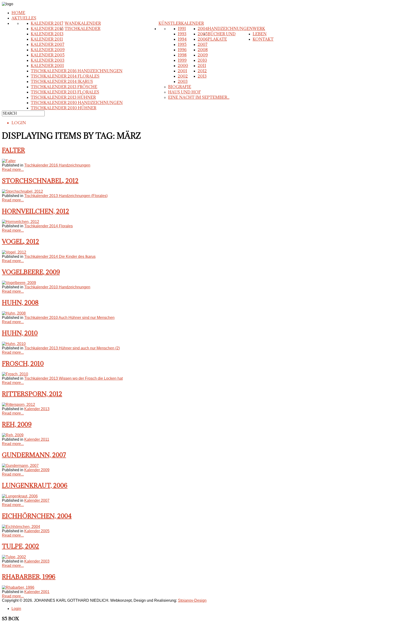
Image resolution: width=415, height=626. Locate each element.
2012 (202, 71)
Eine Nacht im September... (198, 97)
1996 (182, 49)
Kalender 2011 (47, 39)
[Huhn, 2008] (14, 313)
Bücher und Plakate (222, 36)
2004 (203, 28)
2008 (203, 49)
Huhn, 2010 (20, 333)
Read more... (13, 169)
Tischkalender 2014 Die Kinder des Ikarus (60, 256)
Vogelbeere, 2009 (31, 272)
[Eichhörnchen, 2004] (21, 527)
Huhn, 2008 (20, 302)
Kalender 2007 (47, 44)
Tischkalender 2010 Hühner (63, 108)
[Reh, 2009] (13, 435)
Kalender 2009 (48, 49)
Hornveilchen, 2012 (35, 211)
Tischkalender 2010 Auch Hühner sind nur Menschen (69, 318)
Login (16, 609)
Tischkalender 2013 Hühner (63, 97)
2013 (202, 76)
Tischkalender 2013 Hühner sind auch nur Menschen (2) (72, 348)
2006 (203, 39)
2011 (202, 65)
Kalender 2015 (47, 28)
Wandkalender (83, 23)
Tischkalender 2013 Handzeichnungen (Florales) (66, 196)
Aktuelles (24, 18)
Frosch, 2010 (23, 363)
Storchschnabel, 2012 (40, 181)
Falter (13, 150)
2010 (202, 60)
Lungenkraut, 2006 (34, 485)
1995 (182, 44)
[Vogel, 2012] (14, 252)
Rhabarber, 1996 (28, 577)
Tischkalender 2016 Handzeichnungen (76, 71)
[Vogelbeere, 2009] (19, 283)
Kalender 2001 (47, 65)
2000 (183, 65)
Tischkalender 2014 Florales (65, 76)
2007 (203, 44)
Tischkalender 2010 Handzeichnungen (77, 102)
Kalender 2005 (48, 55)
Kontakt (263, 39)
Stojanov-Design (192, 600)
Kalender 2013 (47, 34)
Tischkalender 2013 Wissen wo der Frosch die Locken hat (73, 378)
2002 (183, 76)
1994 (182, 39)
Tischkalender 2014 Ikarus (62, 81)
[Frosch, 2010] (15, 374)
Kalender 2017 (47, 23)
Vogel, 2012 (20, 241)
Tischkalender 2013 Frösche (64, 86)
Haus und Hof (184, 92)
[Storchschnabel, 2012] (22, 191)
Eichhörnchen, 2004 (37, 516)
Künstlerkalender (181, 23)
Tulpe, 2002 (20, 546)
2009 (203, 55)
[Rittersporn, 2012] (18, 405)
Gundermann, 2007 (34, 455)
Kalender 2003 (47, 60)
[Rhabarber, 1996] (18, 587)
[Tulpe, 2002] (14, 557)
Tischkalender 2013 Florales (65, 92)
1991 (182, 28)
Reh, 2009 (16, 424)
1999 (182, 60)
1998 (182, 55)
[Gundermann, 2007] (20, 466)
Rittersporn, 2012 (32, 394)
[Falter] (9, 161)
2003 (183, 81)
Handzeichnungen (230, 28)
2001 (182, 71)
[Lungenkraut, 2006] (20, 496)
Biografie (179, 86)
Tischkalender (82, 28)
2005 (203, 34)
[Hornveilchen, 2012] (20, 222)
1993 (182, 34)
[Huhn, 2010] (14, 344)
